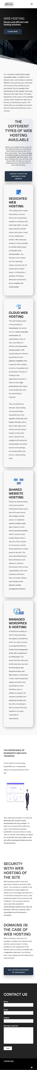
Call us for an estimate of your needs (18, 971)
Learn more (13, 31)
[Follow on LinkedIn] (31, 1067)
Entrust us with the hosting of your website (18, 176)
